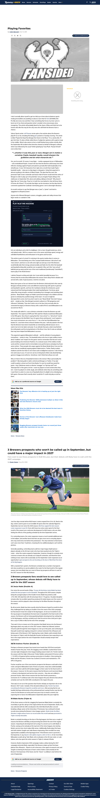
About (13, 783)
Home (12, 436)
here (48, 118)
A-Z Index (52, 789)
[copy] (20, 35)
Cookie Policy (85, 786)
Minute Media (11, 793)
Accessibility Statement (35, 789)
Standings (43, 2)
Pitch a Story (32, 786)
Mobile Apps (85, 783)
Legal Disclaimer (16, 789)
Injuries (55, 2)
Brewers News (20, 436)
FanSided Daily (15, 786)
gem (35, 136)
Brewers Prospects (21, 771)
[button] (37, 234)
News (23, 2)
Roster (49, 2)
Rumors (29, 2)
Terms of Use (68, 786)
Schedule (35, 2)
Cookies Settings (69, 789)
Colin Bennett (14, 32)
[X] (90, 2)
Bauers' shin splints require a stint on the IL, (37, 735)
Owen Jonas (14, 462)
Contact (51, 783)
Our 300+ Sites (68, 783)
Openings (31, 783)
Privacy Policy (53, 786)
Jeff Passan (27, 133)
